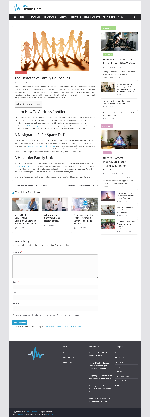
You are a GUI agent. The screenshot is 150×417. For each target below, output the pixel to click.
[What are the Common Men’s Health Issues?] (55, 199)
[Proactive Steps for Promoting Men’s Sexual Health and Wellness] (84, 199)
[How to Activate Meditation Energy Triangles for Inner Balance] (119, 139)
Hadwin (29, 83)
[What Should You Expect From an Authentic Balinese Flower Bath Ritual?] (108, 226)
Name (15, 282)
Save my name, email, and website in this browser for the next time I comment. (47, 315)
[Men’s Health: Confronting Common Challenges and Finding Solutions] (25, 199)
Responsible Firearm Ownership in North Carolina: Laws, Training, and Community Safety (126, 87)
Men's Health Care (20, 73)
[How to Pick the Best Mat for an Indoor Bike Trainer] (119, 41)
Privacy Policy (68, 357)
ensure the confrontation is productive (41, 146)
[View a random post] (135, 17)
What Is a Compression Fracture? (81, 185)
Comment (17, 252)
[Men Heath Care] (15, 17)
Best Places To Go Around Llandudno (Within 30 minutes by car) (119, 114)
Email (15, 292)
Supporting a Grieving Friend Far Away (31, 185)
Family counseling (25, 166)
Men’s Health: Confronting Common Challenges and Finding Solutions (25, 219)
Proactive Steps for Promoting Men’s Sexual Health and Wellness (83, 219)
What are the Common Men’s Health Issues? (52, 217)
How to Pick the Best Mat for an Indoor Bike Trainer (119, 61)
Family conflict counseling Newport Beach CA (35, 126)
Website (15, 303)
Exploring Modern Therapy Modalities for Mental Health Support (100, 388)
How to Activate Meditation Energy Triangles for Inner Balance (114, 163)
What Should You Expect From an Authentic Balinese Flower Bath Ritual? (126, 225)
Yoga (120, 17)
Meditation (76, 17)
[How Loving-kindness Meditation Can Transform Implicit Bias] (108, 211)
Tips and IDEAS (109, 17)
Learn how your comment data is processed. (63, 326)
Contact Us (67, 362)
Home (65, 353)
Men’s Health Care (92, 17)
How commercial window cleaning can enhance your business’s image (117, 102)
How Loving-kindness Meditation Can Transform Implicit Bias (125, 210)
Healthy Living (50, 17)
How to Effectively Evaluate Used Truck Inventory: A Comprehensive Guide (99, 366)
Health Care (35, 17)
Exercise (22, 17)
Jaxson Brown (120, 68)
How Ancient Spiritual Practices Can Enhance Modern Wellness (125, 195)
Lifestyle (64, 17)
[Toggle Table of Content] (37, 104)
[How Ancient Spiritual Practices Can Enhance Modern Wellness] (108, 197)
